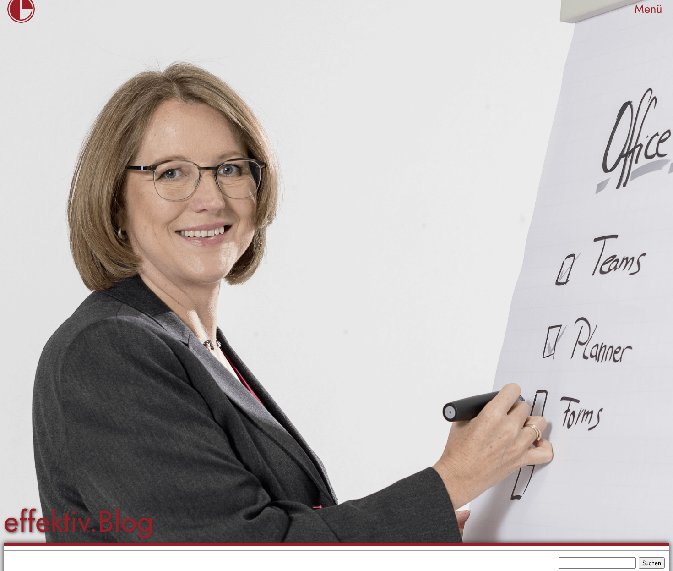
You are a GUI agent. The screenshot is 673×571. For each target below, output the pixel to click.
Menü (648, 8)
